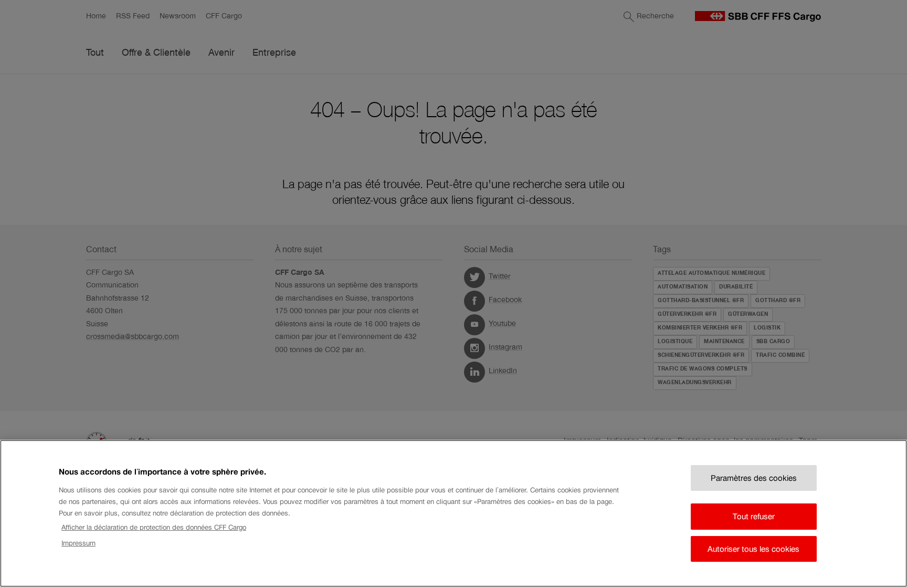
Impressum (78, 543)
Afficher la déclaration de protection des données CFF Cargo (153, 527)
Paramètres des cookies (754, 477)
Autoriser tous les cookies (753, 548)
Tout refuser (754, 516)
